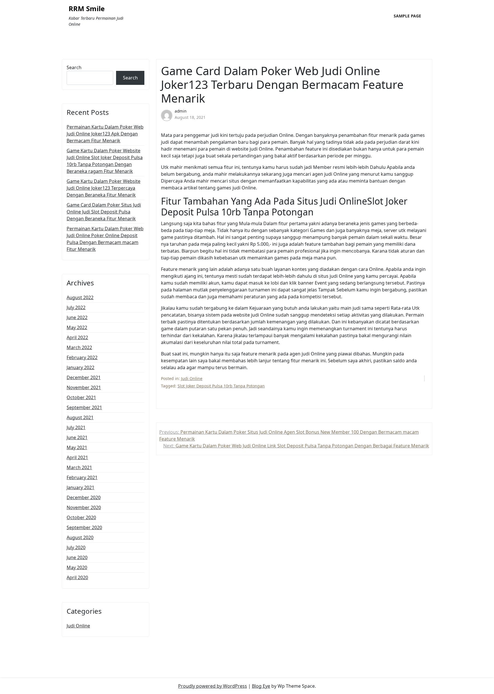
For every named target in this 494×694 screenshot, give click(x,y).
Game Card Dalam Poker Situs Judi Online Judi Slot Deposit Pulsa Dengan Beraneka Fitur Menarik (104, 212)
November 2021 (84, 387)
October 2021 (81, 397)
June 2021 (77, 437)
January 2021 (80, 487)
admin (180, 111)
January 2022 (80, 367)
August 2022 (80, 297)
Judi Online (78, 626)
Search (74, 67)
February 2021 (82, 477)
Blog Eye (261, 686)
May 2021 (77, 447)
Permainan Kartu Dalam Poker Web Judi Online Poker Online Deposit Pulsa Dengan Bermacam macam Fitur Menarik (105, 238)
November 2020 (84, 507)
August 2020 (80, 537)
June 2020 (77, 557)
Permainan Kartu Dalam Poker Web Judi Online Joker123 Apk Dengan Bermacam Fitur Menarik (105, 134)
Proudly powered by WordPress (212, 686)
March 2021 (79, 467)
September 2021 (84, 407)
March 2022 (79, 347)
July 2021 (76, 427)
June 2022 (77, 317)
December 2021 (84, 377)
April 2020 (77, 577)
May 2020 (77, 567)
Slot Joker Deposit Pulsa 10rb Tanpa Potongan (221, 386)
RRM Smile (87, 9)
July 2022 (76, 307)
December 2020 (84, 497)
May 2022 (77, 327)
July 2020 (76, 547)
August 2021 (80, 417)
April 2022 (77, 337)
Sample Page (407, 16)
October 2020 (81, 517)
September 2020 (84, 527)
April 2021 (77, 457)
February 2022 (82, 357)
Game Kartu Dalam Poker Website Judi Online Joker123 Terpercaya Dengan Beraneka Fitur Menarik (103, 188)
